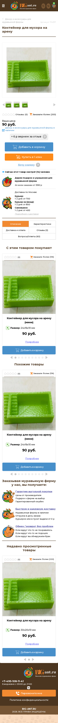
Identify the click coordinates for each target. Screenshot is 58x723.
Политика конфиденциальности (29, 700)
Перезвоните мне (31, 693)
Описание (15, 224)
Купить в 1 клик (32, 157)
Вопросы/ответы (29, 236)
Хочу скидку (26, 164)
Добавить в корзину (31, 147)
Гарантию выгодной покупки (33, 491)
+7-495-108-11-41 (13, 681)
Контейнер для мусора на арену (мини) (29, 320)
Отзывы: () (21, 114)
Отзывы (42, 230)
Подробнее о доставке (27, 214)
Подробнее (32, 342)
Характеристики (42, 224)
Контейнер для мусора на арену (29, 620)
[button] (54, 104)
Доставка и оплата (15, 230)
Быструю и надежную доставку (35, 509)
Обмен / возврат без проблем (34, 526)
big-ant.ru (29, 709)
